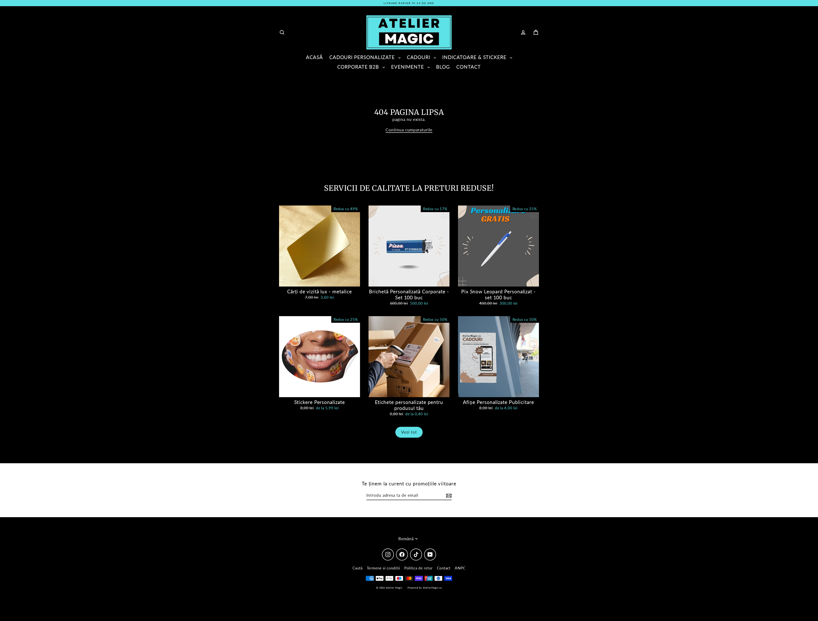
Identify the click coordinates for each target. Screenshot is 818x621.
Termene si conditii (383, 568)
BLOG (443, 67)
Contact (444, 568)
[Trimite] (448, 495)
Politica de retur (418, 568)
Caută (358, 568)
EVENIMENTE (408, 67)
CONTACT (468, 67)
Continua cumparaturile (409, 129)
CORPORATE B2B (358, 67)
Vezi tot (409, 432)
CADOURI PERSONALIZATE (362, 57)
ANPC (460, 568)
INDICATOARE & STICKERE (475, 57)
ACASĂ (314, 57)
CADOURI (419, 57)
